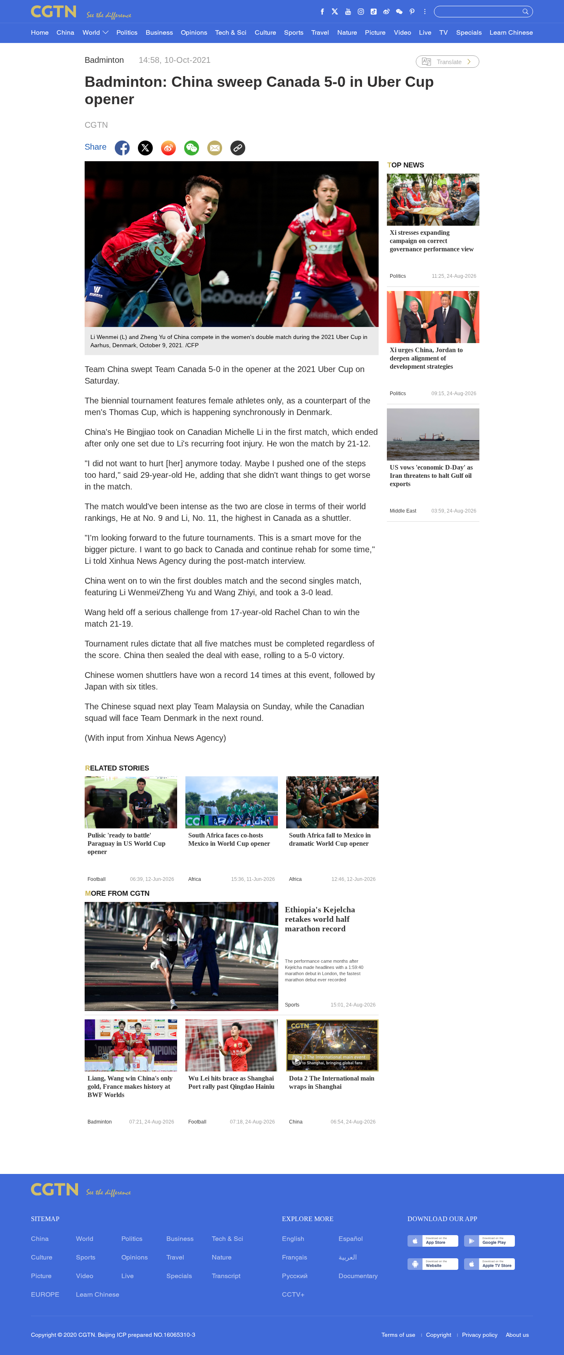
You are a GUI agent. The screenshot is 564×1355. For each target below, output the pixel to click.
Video (402, 33)
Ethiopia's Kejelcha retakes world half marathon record (320, 919)
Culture (265, 33)
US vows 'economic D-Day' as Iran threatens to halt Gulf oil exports (431, 475)
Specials (469, 33)
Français (294, 1258)
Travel (320, 33)
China (65, 33)
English (293, 1239)
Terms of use (399, 1335)
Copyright (439, 1335)
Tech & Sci (230, 33)
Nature (347, 33)
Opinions (194, 33)
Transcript (226, 1276)
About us (517, 1335)
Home (40, 33)
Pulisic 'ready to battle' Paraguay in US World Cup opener (127, 843)
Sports (293, 33)
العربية (348, 1258)
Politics (126, 33)
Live (425, 33)
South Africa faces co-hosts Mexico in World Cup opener (229, 839)
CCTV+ (293, 1295)
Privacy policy (480, 1335)
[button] (297, 1060)
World (92, 33)
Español (351, 1239)
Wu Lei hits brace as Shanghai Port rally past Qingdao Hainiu (231, 1082)
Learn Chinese (511, 33)
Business (159, 33)
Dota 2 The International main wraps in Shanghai (331, 1082)
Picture (375, 33)
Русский (295, 1276)
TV (443, 33)
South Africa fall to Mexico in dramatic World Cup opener (330, 839)
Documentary (358, 1276)
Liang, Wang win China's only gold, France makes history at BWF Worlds (130, 1086)
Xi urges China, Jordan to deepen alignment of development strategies (426, 358)
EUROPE (45, 1295)
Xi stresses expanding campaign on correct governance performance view (432, 241)
